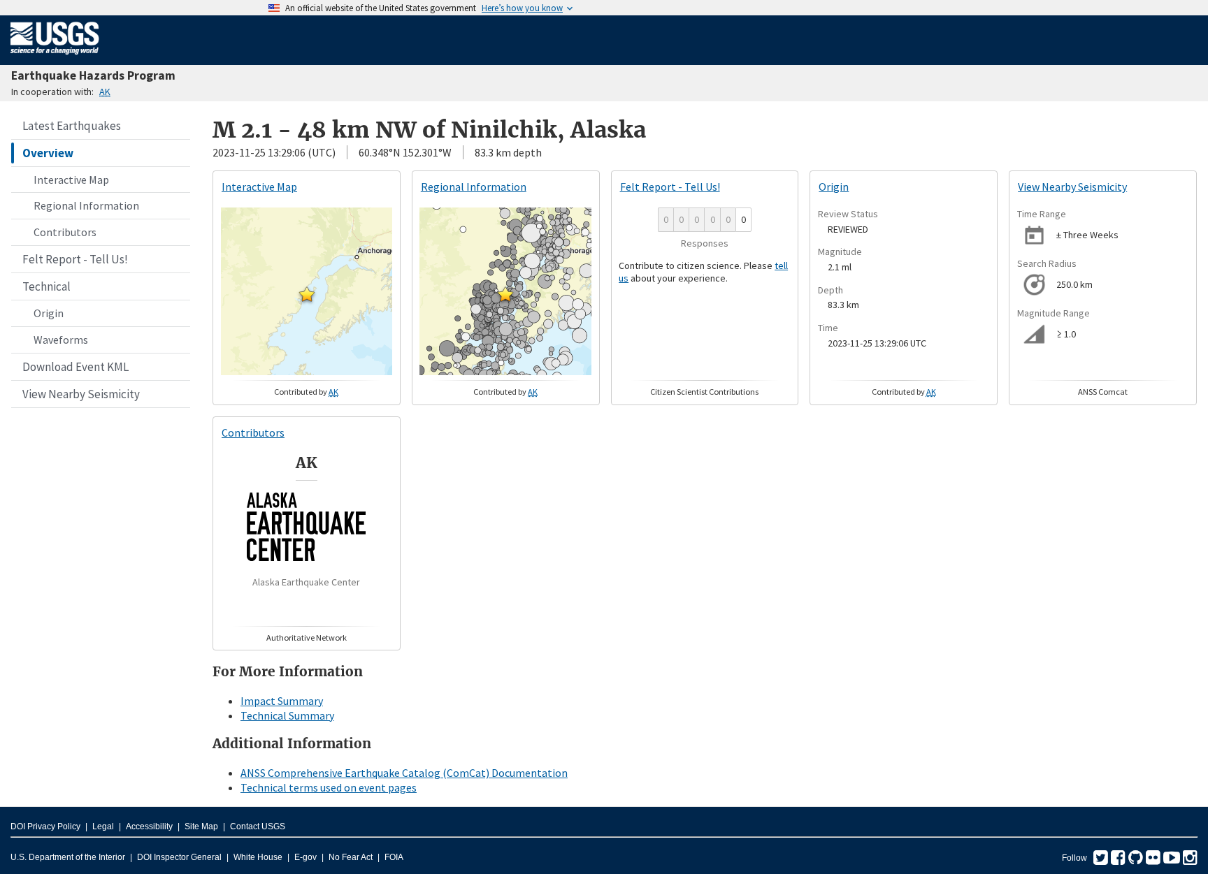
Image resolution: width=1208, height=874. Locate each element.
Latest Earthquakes (71, 125)
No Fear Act (351, 857)
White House (257, 857)
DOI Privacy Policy (45, 826)
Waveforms (61, 340)
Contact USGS (257, 826)
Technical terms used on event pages (328, 787)
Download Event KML (75, 366)
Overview (47, 153)
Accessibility (149, 826)
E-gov (305, 857)
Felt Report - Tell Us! (75, 259)
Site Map (201, 826)
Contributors (65, 232)
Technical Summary (287, 715)
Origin (49, 313)
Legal (103, 826)
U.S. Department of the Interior (67, 857)
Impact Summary (281, 701)
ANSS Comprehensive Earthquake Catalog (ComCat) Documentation (404, 773)
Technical (46, 286)
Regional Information (86, 205)
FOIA (393, 857)
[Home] (54, 57)
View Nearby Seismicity (81, 394)
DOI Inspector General (179, 857)
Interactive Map (71, 180)
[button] (307, 294)
